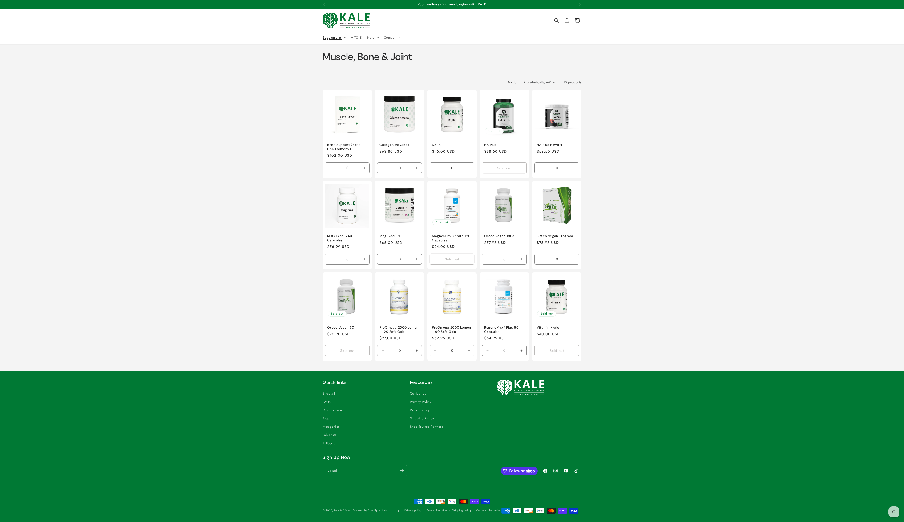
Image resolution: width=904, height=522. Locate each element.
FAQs (327, 401)
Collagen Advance (394, 145)
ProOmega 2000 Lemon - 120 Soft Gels (399, 329)
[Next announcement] (580, 4)
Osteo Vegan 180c (499, 236)
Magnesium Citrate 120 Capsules (451, 238)
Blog (326, 418)
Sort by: (513, 82)
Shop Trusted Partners (426, 426)
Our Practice (332, 410)
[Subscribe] (402, 470)
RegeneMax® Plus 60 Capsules (501, 329)
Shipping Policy (422, 418)
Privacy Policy (420, 401)
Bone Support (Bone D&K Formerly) (343, 147)
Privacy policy (413, 510)
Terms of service (437, 510)
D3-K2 (437, 145)
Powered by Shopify (365, 510)
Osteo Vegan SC (340, 327)
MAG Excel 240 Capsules (339, 238)
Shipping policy (462, 510)
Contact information (488, 510)
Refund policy (391, 510)
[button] (334, 37)
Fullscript (329, 443)
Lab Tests (329, 434)
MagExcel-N (389, 236)
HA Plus (490, 145)
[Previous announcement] (324, 4)
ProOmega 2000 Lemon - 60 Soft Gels (451, 329)
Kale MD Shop (342, 510)
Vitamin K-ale (548, 327)
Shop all (329, 393)
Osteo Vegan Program (555, 236)
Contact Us (418, 393)
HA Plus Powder (550, 145)
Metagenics (331, 426)
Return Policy (420, 410)
